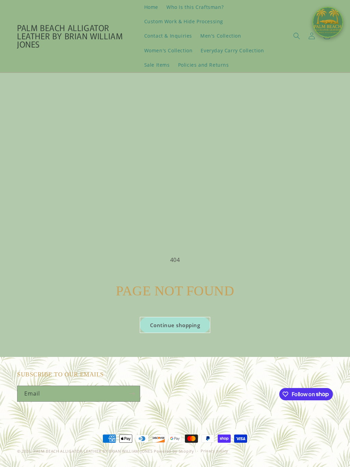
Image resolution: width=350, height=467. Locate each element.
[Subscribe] (132, 394)
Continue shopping (175, 325)
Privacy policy (214, 450)
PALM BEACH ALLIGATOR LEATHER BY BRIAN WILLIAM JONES (93, 451)
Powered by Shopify (174, 451)
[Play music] (328, 22)
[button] (296, 35)
